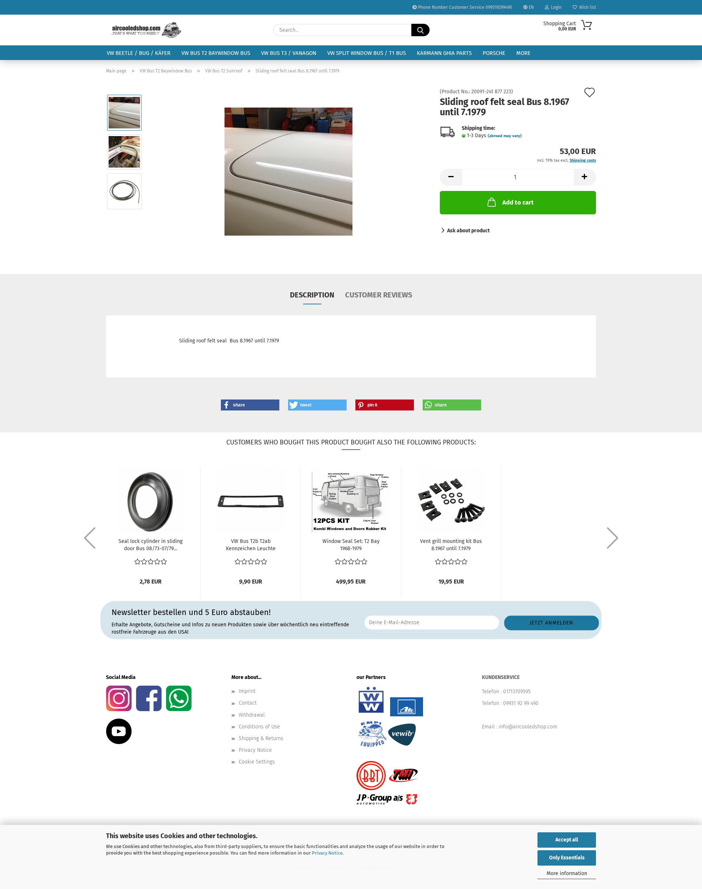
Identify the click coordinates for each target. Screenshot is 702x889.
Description (312, 294)
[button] (451, 177)
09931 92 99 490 (521, 703)
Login (555, 7)
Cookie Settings (257, 762)
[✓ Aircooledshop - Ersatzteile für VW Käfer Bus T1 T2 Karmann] (146, 30)
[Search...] (420, 30)
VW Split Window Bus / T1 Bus (366, 53)
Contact (248, 703)
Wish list (586, 7)
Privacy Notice (327, 853)
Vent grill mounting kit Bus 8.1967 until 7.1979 (451, 545)
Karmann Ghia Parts (444, 53)
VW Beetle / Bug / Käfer (138, 53)
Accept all (566, 840)
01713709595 (517, 692)
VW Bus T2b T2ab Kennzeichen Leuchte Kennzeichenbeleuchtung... (251, 545)
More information (567, 873)
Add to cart (518, 202)
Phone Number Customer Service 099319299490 (464, 7)
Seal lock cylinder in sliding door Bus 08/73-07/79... (150, 545)
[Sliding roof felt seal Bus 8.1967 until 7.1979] (288, 171)
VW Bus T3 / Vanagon (288, 53)
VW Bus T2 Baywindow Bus (215, 53)
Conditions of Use (259, 727)
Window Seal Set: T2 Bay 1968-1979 (351, 545)
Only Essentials (567, 858)
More (523, 53)
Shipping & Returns (261, 738)
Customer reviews (378, 294)
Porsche (494, 53)
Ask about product (468, 231)
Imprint (247, 691)
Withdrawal (252, 715)
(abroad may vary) (505, 136)
